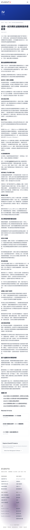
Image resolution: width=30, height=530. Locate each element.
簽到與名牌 (18, 513)
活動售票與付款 (4, 483)
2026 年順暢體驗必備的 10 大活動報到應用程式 (15, 403)
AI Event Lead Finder (20, 478)
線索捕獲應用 (19, 488)
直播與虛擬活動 (19, 518)
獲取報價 (18, 497)
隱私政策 (9, 527)
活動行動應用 (19, 483)
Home (2, 22)
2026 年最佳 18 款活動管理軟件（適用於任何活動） (16, 396)
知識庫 (17, 502)
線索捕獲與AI (19, 516)
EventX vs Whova (5, 513)
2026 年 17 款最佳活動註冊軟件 (11, 401)
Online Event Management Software (12, 450)
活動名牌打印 (4, 500)
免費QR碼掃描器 (4, 495)
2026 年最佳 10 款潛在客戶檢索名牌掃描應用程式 (15, 398)
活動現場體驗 (4, 486)
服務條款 (4, 527)
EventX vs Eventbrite (5, 516)
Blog (6, 22)
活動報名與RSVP (4, 481)
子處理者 (20, 527)
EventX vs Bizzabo (5, 511)
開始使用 (18, 508)
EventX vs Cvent (5, 508)
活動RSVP (18, 486)
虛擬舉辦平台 (12, 161)
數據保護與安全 (15, 527)
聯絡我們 (25, 527)
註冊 (17, 500)
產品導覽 (18, 495)
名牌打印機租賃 (4, 502)
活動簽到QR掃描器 (5, 497)
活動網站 (18, 481)
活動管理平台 (4, 478)
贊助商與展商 (4, 488)
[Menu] (27, 2)
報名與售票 (18, 511)
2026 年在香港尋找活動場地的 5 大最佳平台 (14, 406)
